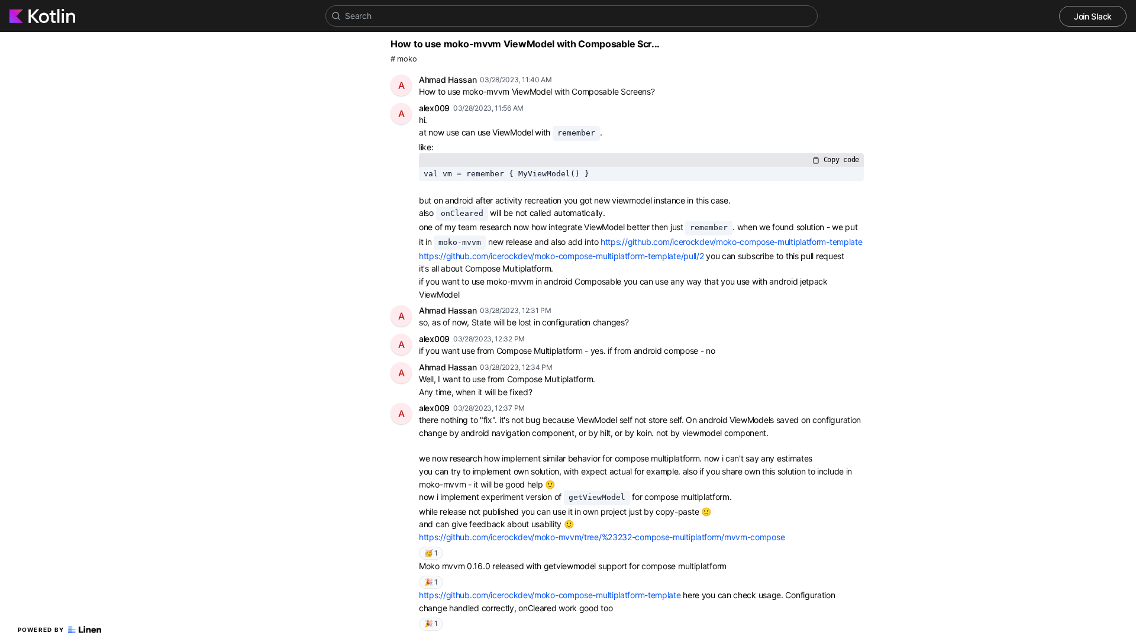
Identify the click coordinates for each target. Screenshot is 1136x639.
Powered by (41, 629)
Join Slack (1093, 16)
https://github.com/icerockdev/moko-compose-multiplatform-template (732, 242)
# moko (403, 58)
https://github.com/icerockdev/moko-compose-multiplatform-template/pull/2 (561, 256)
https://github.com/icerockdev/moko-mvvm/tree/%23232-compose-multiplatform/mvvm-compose (602, 537)
